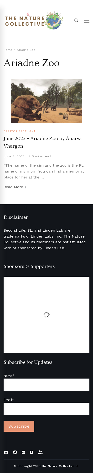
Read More (13, 187)
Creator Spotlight (20, 131)
